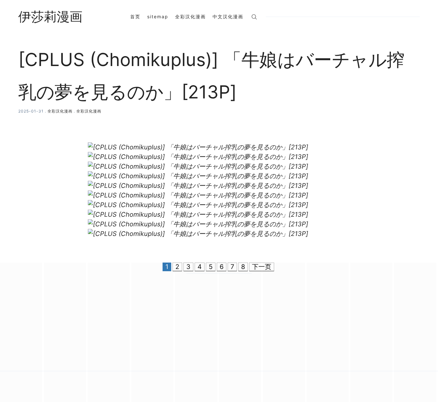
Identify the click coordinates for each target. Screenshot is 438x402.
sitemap (157, 16)
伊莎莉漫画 (50, 16)
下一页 (261, 267)
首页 (135, 16)
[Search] (254, 16)
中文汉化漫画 (228, 16)
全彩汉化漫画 (190, 16)
